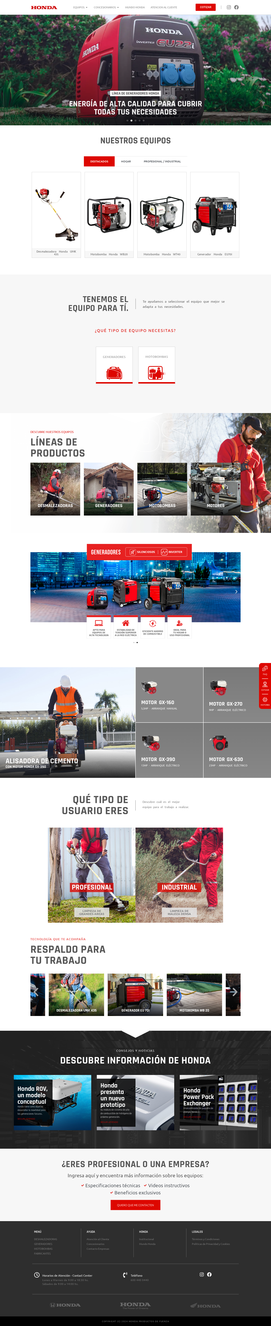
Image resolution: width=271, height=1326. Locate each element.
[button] (127, 120)
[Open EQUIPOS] (86, 7)
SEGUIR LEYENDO (26, 1118)
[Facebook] (236, 7)
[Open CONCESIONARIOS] (118, 7)
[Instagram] (229, 7)
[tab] (99, 161)
